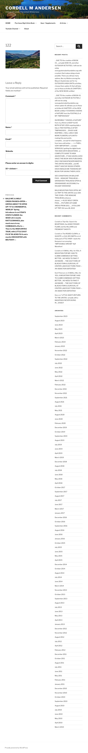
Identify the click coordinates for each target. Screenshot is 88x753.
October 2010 (60, 697)
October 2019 (60, 432)
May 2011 (58, 676)
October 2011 (60, 658)
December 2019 (61, 427)
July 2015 (58, 547)
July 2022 (58, 363)
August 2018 (59, 466)
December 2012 (61, 629)
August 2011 (59, 663)
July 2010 (58, 710)
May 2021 (58, 410)
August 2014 (59, 573)
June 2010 (59, 714)
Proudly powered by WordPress (16, 748)
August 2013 (59, 603)
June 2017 (58, 504)
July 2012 (58, 641)
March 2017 (59, 509)
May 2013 (58, 616)
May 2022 (58, 372)
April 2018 (58, 483)
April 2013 (58, 620)
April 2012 (58, 646)
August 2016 (59, 530)
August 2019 (59, 440)
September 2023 (61, 316)
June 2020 (59, 419)
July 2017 (58, 500)
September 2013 (61, 599)
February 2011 (60, 680)
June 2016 (58, 534)
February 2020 (60, 423)
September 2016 (61, 526)
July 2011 (58, 667)
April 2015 (58, 560)
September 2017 (61, 492)
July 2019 (58, 445)
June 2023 (59, 325)
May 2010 (58, 718)
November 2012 (61, 633)
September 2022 (61, 359)
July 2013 (58, 607)
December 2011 (61, 654)
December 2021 (61, 389)
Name (9, 127)
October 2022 (60, 355)
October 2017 (60, 487)
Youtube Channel (12, 29)
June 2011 (58, 671)
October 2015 (60, 543)
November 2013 (61, 590)
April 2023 (58, 333)
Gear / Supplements (48, 23)
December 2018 (61, 462)
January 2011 (60, 684)
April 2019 (58, 453)
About (26, 29)
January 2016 (60, 539)
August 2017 (59, 496)
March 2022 (59, 380)
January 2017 (60, 513)
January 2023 (60, 346)
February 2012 (60, 650)
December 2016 (61, 517)
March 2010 (59, 727)
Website (9, 151)
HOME (8, 23)
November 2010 (61, 693)
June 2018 (58, 475)
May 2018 (58, 479)
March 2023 (59, 338)
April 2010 (58, 723)
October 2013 (60, 594)
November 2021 (61, 393)
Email (9, 139)
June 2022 (58, 368)
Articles (63, 23)
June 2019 (58, 449)
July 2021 (58, 406)
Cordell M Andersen (33, 8)
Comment (11, 96)
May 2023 (58, 329)
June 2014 (58, 581)
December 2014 (61, 564)
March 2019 (59, 457)
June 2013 (58, 611)
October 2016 (60, 522)
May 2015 (58, 556)
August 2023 (59, 321)
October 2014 (60, 569)
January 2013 (60, 624)
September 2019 (61, 436)
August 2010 (59, 706)
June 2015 (58, 552)
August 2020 (60, 415)
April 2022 (58, 376)
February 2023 (60, 342)
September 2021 (61, 398)
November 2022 (61, 350)
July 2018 (58, 470)
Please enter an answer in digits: (20, 163)
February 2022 (60, 385)
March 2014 (59, 586)
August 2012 (59, 637)
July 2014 (58, 577)
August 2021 (59, 402)
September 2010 (61, 701)
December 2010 (61, 688)
